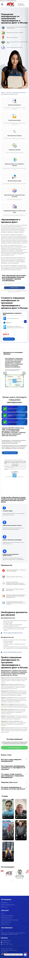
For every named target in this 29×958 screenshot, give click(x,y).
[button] (5, 373)
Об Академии (6, 899)
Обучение (8, 92)
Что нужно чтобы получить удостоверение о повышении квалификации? (12, 775)
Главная (3, 92)
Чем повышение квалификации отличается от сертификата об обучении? (13, 767)
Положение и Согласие (21, 290)
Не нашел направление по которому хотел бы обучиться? (13, 788)
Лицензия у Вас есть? (9, 782)
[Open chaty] (25, 955)
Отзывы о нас (4, 906)
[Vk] (2, 954)
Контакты (4, 938)
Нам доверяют (4, 902)
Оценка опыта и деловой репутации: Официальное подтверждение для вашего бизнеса (13, 934)
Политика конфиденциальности (7, 948)
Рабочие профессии (6, 922)
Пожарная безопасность (6, 917)
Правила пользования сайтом (8, 904)
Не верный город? (21, 5)
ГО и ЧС (3, 913)
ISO (2, 930)
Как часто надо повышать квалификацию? (11, 760)
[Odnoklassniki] (4, 954)
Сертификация (6, 928)
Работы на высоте (5, 924)
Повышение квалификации (19, 92)
